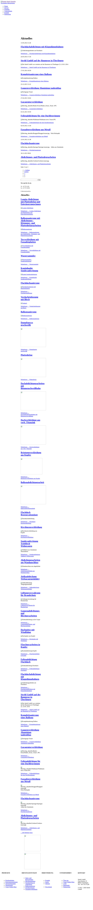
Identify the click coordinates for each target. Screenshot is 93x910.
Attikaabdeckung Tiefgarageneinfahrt (30, 577)
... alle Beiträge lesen (27, 832)
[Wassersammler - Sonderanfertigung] (31, 261)
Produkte (6, 9)
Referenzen (7, 14)
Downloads (48, 887)
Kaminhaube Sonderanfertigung (29, 269)
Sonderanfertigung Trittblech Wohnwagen (29, 543)
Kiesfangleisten (9, 880)
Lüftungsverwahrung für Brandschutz (30, 594)
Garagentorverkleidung (32, 102)
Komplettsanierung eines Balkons (36, 74)
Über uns (65, 880)
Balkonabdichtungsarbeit (32, 482)
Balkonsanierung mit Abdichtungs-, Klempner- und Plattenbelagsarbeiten (31, 222)
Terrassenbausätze (10, 883)
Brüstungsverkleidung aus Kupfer (31, 453)
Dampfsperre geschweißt (27, 323)
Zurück (26, 172)
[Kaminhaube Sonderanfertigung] (29, 274)
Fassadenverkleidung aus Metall (36, 129)
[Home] (8, 1)
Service (6, 8)
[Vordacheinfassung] (24, 303)
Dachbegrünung (30, 888)
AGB (64, 883)
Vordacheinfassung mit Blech (29, 298)
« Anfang (27, 170)
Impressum (66, 885)
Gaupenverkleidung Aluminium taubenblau (41, 88)
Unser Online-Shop (10, 887)
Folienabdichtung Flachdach (29, 660)
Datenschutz (66, 887)
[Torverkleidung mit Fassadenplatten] (27, 208)
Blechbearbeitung (30, 881)
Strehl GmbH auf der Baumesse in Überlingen (42, 60)
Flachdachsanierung (30, 143)
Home (6, 6)
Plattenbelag (26, 355)
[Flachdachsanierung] (31, 288)
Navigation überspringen (8, 3)
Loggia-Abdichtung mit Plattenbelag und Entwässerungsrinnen (31, 201)
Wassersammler (28, 256)
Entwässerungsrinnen (11, 882)
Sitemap (47, 883)
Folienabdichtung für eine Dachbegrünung (40, 116)
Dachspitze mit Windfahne (28, 631)
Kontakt (6, 12)
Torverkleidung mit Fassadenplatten (30, 240)
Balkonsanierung (28, 312)
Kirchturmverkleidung (31, 527)
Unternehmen (8, 11)
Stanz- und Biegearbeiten (29, 878)
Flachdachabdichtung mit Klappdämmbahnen (42, 47)
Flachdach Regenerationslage (29, 513)
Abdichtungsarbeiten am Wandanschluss (30, 561)
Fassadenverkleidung (31, 889)
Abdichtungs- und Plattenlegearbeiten (38, 157)
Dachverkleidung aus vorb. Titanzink (30, 421)
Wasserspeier (9, 885)
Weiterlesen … (38, 53)
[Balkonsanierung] (26, 229)
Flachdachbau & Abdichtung (30, 883)
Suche (47, 882)
